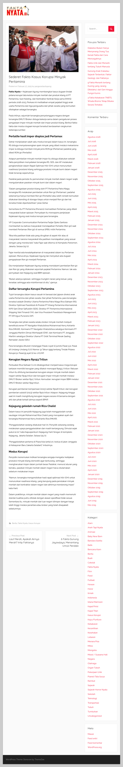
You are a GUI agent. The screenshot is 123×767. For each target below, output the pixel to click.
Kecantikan (93, 628)
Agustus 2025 (94, 189)
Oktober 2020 (94, 443)
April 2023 (92, 312)
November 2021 (95, 386)
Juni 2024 (92, 251)
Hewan (91, 584)
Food (90, 576)
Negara (91, 659)
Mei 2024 (92, 255)
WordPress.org (95, 747)
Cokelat (91, 562)
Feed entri (92, 738)
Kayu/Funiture (94, 619)
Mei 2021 (92, 413)
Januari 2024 (93, 273)
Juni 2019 (92, 500)
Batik (90, 545)
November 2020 (95, 439)
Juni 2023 (92, 303)
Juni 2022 (92, 356)
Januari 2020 (93, 474)
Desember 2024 (95, 224)
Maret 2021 (93, 422)
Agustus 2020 (94, 452)
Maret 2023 (93, 316)
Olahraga (92, 663)
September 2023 (95, 290)
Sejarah (91, 685)
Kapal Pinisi (93, 606)
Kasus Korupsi (34, 523)
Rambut (91, 681)
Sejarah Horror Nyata (97, 689)
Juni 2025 (92, 198)
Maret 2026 (93, 159)
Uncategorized (95, 716)
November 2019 (95, 483)
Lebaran (91, 637)
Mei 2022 (92, 360)
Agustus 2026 (94, 137)
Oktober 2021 (94, 391)
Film (90, 571)
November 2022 (95, 334)
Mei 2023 (92, 308)
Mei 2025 (92, 202)
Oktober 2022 (94, 338)
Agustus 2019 (94, 496)
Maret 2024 (93, 264)
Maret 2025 (93, 211)
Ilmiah (90, 593)
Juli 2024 (92, 246)
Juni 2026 (92, 146)
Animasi (91, 532)
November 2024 (95, 229)
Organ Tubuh (94, 667)
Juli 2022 (92, 351)
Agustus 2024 (94, 242)
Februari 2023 (94, 321)
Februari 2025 (94, 216)
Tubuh (91, 707)
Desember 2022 (95, 330)
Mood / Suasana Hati (98, 654)
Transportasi (93, 703)
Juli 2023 (92, 299)
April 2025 (92, 207)
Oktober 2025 (94, 181)
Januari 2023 (93, 325)
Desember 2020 (95, 435)
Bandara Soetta (95, 540)
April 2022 (92, 365)
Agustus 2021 (94, 400)
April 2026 (92, 154)
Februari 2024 (94, 268)
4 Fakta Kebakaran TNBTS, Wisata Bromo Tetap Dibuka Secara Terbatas (101, 101)
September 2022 (95, 343)
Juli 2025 (92, 194)
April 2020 (92, 470)
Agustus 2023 (94, 294)
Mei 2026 (92, 150)
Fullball (91, 580)
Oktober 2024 (94, 233)
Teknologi (92, 698)
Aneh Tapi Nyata (95, 527)
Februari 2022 (94, 373)
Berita (14, 523)
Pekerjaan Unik (95, 672)
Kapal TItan (93, 611)
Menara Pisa (93, 641)
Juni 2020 (92, 461)
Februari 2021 (94, 426)
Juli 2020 (92, 457)
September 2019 (95, 492)
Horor (90, 589)
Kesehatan (93, 632)
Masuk (91, 734)
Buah (90, 558)
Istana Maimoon (95, 602)
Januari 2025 (93, 220)
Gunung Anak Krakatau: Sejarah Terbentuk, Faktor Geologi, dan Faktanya (99, 74)
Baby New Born (95, 536)
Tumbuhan (93, 711)
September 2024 (95, 238)
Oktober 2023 (94, 286)
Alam (90, 523)
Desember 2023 (95, 277)
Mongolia (92, 650)
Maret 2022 (93, 369)
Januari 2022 (93, 378)
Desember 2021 (95, 382)
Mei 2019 (92, 505)
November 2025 (95, 176)
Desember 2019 (95, 479)
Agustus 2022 (94, 347)
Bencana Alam (94, 549)
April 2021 (92, 417)
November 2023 (95, 281)
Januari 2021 (93, 430)
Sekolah (91, 694)
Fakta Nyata (23, 523)
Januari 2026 (93, 167)
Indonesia (92, 597)
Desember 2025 (95, 172)
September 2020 (95, 448)
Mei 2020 (92, 465)
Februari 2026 (94, 163)
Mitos (90, 646)
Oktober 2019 (94, 487)
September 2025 (95, 185)
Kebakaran (93, 624)
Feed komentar (95, 743)
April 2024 (92, 259)
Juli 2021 (92, 404)
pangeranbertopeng (43, 86)
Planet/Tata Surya (96, 676)
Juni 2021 (92, 408)
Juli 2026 (92, 141)
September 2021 (95, 395)
